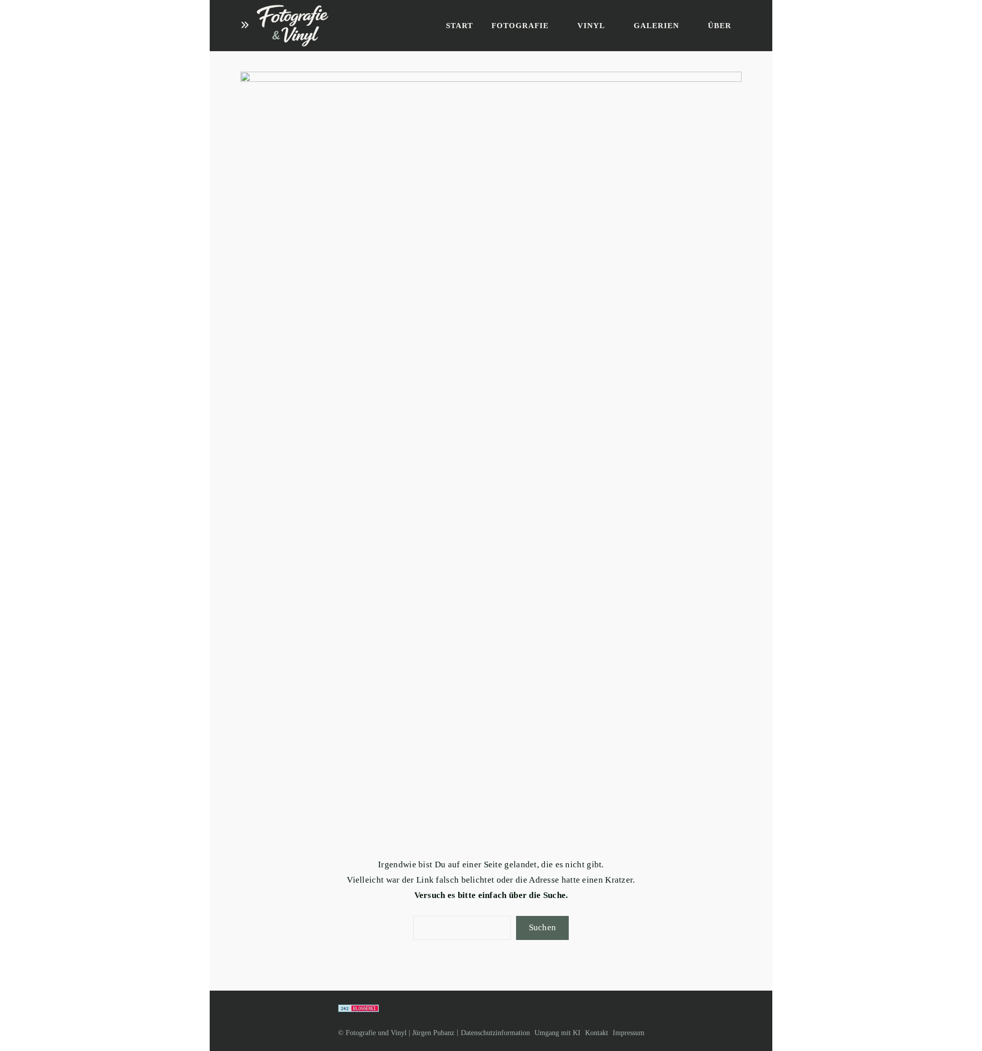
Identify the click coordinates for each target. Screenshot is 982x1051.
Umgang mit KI (557, 1033)
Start (459, 25)
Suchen (542, 927)
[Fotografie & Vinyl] (292, 26)
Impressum (628, 1033)
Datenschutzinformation (495, 1033)
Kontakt (596, 1033)
